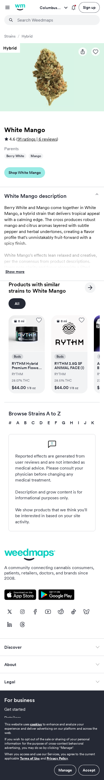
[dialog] (52, 749)
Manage (65, 770)
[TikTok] (73, 611)
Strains (9, 36)
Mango (36, 156)
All (17, 303)
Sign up (89, 7)
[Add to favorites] (39, 320)
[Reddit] (60, 611)
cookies (36, 724)
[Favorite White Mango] (95, 51)
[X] (9, 611)
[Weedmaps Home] (20, 7)
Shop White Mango (25, 172)
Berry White (15, 156)
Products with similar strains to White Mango (37, 287)
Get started (15, 709)
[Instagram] (22, 611)
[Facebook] (35, 611)
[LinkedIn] (9, 624)
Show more (15, 272)
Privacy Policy (57, 758)
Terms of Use (30, 758)
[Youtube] (48, 611)
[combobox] (55, 19)
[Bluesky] (86, 611)
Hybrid (27, 36)
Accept (89, 770)
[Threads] (22, 624)
